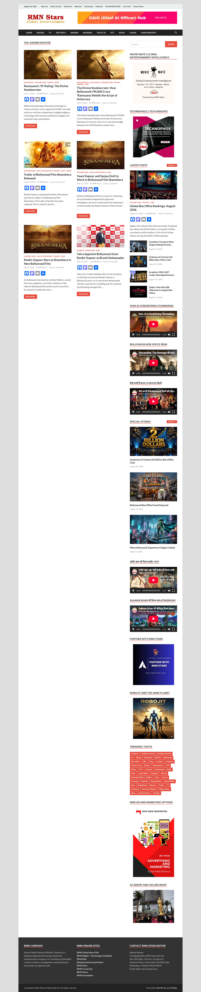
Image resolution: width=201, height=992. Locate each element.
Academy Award (148, 753)
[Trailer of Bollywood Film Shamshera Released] (48, 154)
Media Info (68, 6)
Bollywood (29, 82)
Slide (57, 82)
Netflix (149, 777)
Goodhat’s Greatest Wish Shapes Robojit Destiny (161, 243)
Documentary (158, 765)
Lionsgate (154, 773)
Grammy (148, 769)
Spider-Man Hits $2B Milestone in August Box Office (161, 290)
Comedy (159, 761)
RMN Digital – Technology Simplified (94, 955)
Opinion (80, 84)
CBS (144, 761)
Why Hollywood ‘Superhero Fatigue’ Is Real (152, 547)
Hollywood (159, 769)
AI (132, 757)
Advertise (78, 6)
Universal (135, 789)
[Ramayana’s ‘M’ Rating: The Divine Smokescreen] (48, 64)
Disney (147, 765)
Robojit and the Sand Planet (90, 962)
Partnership (88, 6)
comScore (169, 761)
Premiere (135, 781)
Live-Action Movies (45, 171)
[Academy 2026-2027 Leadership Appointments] (138, 272)
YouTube (156, 793)
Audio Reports (148, 33)
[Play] (133, 334)
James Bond (143, 773)
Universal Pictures (149, 789)
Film (141, 769)
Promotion (90, 250)
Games (133, 33)
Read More (29, 125)
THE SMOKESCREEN (112, 6)
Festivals (61, 33)
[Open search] (176, 33)
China (151, 761)
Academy (135, 753)
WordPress (161, 988)
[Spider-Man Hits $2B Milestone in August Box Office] (138, 287)
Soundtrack (142, 785)
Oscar (157, 777)
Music (122, 33)
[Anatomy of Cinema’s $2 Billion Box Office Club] (138, 257)
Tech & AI (101, 33)
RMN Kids (82, 959)
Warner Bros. (164, 789)
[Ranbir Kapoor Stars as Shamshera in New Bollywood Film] (48, 239)
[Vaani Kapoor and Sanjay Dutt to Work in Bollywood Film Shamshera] (100, 155)
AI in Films (127, 6)
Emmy (133, 769)
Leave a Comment (57, 94)
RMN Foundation (85, 975)
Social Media (169, 781)
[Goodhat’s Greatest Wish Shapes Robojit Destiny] (138, 242)
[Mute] (169, 334)
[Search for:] (153, 44)
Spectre (153, 785)
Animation (148, 757)
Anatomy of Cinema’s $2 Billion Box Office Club (160, 258)
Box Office (135, 761)
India (133, 773)
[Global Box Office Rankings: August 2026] (153, 172)
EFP (167, 765)
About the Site (55, 6)
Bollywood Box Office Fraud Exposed (149, 505)
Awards (74, 33)
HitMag (173, 988)
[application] (153, 324)
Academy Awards (164, 753)
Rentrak (145, 781)
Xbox (133, 793)
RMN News (82, 972)
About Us (44, 6)
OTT (112, 33)
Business (87, 33)
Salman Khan (156, 781)
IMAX (169, 769)
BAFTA (158, 757)
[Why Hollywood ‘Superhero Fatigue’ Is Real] (153, 529)
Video (69, 171)
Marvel (164, 773)
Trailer (161, 785)
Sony (133, 785)
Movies (40, 33)
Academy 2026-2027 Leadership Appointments (161, 273)
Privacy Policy (138, 6)
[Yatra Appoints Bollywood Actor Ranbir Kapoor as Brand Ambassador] (100, 236)
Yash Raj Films (144, 793)
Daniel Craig (136, 765)
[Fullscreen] (173, 334)
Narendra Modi (137, 777)
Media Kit (99, 6)
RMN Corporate (85, 968)
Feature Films (40, 82)
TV (50, 33)
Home (29, 33)
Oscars (165, 777)
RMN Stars (43, 94)
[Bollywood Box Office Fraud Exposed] (153, 486)
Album (138, 757)
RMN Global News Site (88, 952)
